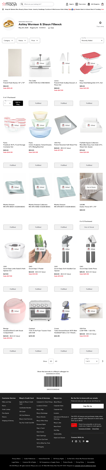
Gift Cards (22, 411)
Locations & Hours (42, 405)
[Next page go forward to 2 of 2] (102, 361)
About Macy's (58, 402)
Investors (56, 413)
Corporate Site (58, 409)
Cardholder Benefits (25, 408)
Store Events (40, 432)
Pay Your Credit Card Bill (26, 422)
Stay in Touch (41, 428)
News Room (57, 426)
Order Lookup (6, 409)
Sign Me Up (87, 406)
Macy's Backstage (42, 413)
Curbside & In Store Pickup (44, 402)
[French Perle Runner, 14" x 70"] (14, 63)
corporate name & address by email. (85, 465)
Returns (4, 417)
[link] (14, 87)
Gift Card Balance (24, 415)
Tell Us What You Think (43, 443)
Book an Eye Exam (42, 439)
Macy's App (40, 409)
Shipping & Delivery (8, 420)
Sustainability (57, 434)
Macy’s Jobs (57, 422)
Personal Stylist (41, 424)
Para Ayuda (5, 413)
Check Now (95, 428)
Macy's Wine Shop (42, 420)
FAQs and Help (6, 402)
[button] (14, 72)
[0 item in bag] (102, 4)
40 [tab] (56, 361)
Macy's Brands (41, 417)
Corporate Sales (58, 405)
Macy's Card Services (25, 419)
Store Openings (41, 435)
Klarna (4, 405)
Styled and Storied (59, 437)
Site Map (56, 430)
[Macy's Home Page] (9, 4)
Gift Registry (40, 447)
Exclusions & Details (84, 428)
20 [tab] (51, 361)
